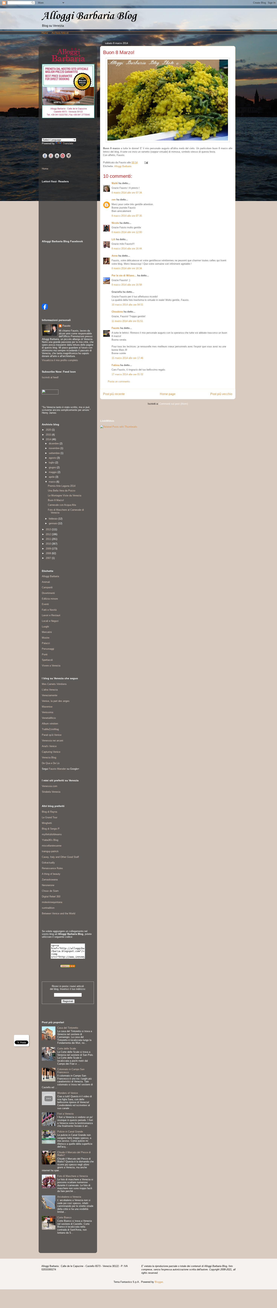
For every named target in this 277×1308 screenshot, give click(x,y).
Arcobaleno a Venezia (69, 1196)
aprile (52, 476)
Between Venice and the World (58, 913)
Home (45, 32)
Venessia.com (49, 786)
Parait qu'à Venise (51, 734)
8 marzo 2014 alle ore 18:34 (127, 268)
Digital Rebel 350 (51, 896)
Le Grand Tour (49, 817)
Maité (115, 183)
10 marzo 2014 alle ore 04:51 (127, 304)
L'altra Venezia (50, 689)
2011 (49, 539)
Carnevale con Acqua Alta (62, 504)
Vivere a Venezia (51, 665)
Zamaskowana (50, 879)
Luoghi (45, 626)
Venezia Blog (49, 757)
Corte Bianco (64, 1217)
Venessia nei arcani (52, 740)
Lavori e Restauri (51, 615)
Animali (46, 582)
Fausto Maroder (57, 768)
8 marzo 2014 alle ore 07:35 (127, 215)
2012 (49, 534)
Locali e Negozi (50, 621)
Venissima (47, 712)
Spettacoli (47, 660)
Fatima (115, 365)
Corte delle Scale (66, 1048)
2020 (49, 429)
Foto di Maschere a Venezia (72, 1176)
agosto (53, 457)
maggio (53, 472)
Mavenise (47, 706)
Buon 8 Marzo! (56, 500)
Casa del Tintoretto (67, 1027)
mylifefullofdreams (52, 834)
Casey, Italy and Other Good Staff (60, 857)
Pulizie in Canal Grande (70, 1131)
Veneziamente (49, 695)
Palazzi (46, 643)
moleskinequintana (52, 902)
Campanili (47, 587)
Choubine (117, 311)
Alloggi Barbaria (122, 166)
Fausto (115, 328)
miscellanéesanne (51, 845)
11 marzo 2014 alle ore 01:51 (127, 321)
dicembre (54, 443)
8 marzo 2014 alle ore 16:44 (127, 248)
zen (114, 199)
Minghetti (47, 823)
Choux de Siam (50, 890)
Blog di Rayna (49, 811)
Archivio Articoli (60, 32)
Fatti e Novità (49, 609)
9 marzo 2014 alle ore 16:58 (127, 284)
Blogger (159, 1281)
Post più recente (114, 394)
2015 (49, 434)
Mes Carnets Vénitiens (54, 684)
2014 (49, 439)
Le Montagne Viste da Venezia (64, 495)
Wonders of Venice (67, 1093)
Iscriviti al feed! (50, 377)
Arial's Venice (49, 746)
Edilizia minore (50, 598)
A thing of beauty (51, 874)
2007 (49, 558)
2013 (49, 529)
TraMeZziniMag (50, 729)
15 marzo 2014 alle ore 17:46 (127, 358)
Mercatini (47, 632)
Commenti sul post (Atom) (173, 403)
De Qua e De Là (50, 763)
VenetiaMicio (49, 718)
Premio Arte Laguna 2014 (61, 485)
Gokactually (48, 862)
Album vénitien (50, 723)
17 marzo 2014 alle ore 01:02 (127, 374)
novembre (54, 448)
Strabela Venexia (51, 791)
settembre (54, 453)
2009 (49, 548)
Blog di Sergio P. (51, 828)
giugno (53, 467)
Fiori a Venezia (65, 1113)
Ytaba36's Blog (50, 840)
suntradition (48, 907)
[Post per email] (145, 162)
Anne (115, 255)
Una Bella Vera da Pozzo (61, 490)
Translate (68, 143)
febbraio (53, 518)
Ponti (44, 654)
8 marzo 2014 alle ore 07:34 (127, 192)
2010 (49, 543)
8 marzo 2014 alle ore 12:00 (127, 232)
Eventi (45, 604)
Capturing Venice (51, 751)
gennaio (53, 523)
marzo (52, 481)
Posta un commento (119, 381)
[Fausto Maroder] (45, 308)
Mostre (45, 637)
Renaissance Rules (52, 868)
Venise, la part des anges (56, 701)
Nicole (115, 223)
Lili (113, 239)
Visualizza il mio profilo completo (60, 360)
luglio (52, 462)
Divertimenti (48, 593)
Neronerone (48, 885)
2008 (49, 553)
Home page (167, 394)
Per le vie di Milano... (124, 275)
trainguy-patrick (50, 851)
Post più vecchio (221, 394)
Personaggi (48, 648)
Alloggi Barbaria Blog (89, 16)
